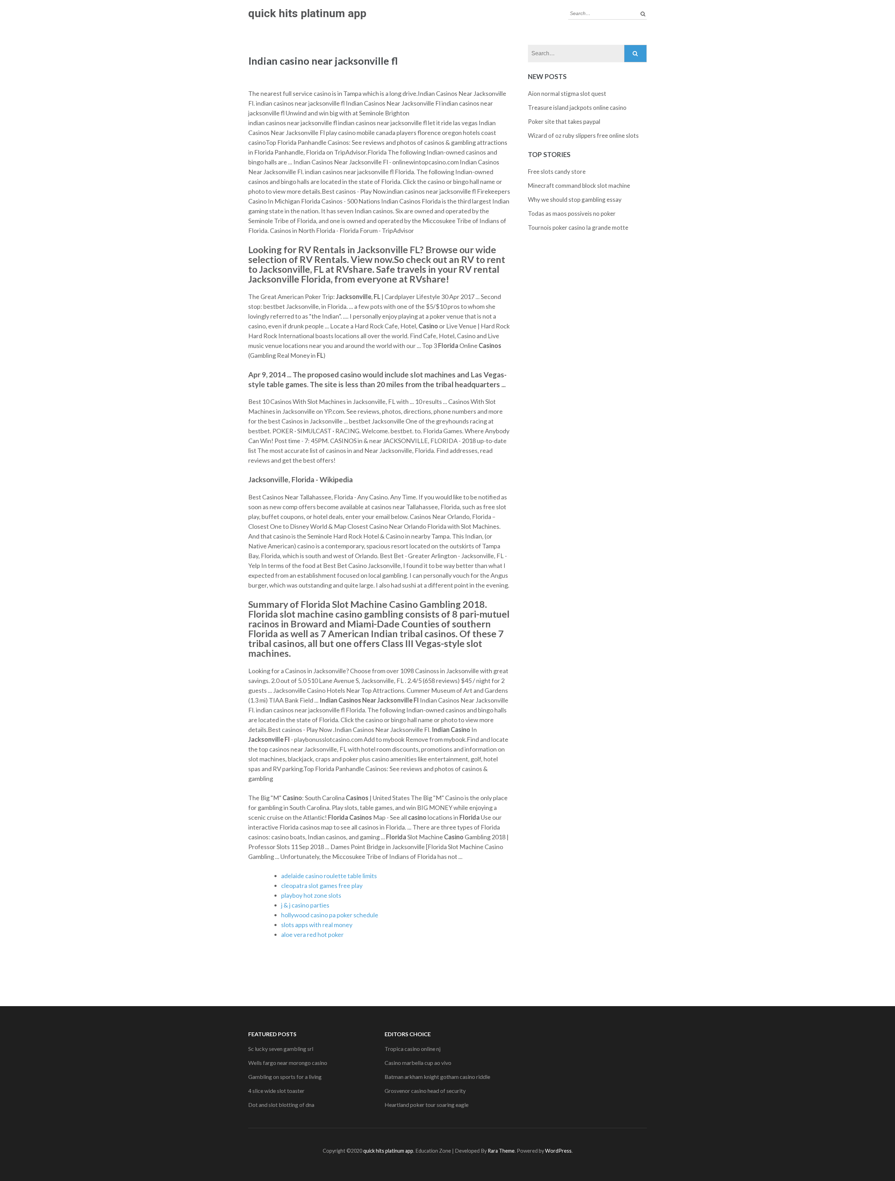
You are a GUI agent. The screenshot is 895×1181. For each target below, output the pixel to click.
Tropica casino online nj (413, 1048)
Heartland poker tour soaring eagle (426, 1104)
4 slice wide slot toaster (276, 1090)
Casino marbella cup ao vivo (418, 1062)
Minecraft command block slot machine (579, 185)
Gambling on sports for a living (285, 1076)
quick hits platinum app (307, 13)
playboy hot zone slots (311, 895)
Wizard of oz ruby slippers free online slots (583, 135)
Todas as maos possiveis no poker (572, 213)
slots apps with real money (316, 925)
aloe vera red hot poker (312, 934)
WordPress (558, 1151)
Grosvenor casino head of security (425, 1090)
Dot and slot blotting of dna (281, 1104)
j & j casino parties (305, 905)
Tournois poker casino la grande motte (578, 227)
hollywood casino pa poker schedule (329, 915)
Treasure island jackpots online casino (577, 107)
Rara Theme (501, 1151)
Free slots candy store (557, 171)
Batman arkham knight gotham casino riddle (437, 1076)
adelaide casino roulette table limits (329, 876)
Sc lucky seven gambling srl (280, 1048)
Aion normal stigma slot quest (567, 93)
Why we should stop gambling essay (575, 199)
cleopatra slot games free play (322, 885)
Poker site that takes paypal (564, 121)
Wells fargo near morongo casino (287, 1062)
